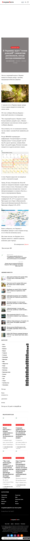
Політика (15, 370)
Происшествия (15, 47)
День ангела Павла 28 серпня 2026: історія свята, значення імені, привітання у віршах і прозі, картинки (17, 279)
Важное (15, 348)
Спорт (15, 380)
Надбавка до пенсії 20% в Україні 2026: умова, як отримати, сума (17, 290)
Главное (15, 353)
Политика (15, 367)
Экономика (15, 385)
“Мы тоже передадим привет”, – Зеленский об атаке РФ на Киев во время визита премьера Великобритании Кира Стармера (8, 469)
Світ (15, 378)
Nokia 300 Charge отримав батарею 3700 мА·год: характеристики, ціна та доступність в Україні (17, 335)
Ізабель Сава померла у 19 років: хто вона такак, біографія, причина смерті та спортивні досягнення (18, 322)
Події (15, 365)
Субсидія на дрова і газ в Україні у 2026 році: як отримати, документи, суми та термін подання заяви (17, 297)
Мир (15, 361)
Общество (15, 363)
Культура (15, 359)
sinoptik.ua (17, 406)
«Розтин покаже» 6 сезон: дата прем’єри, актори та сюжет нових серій (17, 303)
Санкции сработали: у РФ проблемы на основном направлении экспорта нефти (21, 433)
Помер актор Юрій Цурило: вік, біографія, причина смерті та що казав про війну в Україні (16, 329)
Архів (12, 523)
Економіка (15, 357)
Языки (17, 503)
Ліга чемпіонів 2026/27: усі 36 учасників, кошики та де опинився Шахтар (17, 316)
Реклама (23, 523)
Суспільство (15, 382)
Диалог (26, 244)
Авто (15, 344)
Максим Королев (8, 486)
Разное (15, 374)
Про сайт (7, 523)
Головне (15, 355)
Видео (15, 350)
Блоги (15, 346)
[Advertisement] (15, 20)
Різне (15, 376)
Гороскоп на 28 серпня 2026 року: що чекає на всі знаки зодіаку (17, 283)
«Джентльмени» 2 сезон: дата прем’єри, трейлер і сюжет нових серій (17, 310)
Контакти (17, 523)
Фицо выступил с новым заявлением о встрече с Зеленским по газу (8, 433)
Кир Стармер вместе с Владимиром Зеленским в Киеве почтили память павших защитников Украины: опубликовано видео (21, 468)
